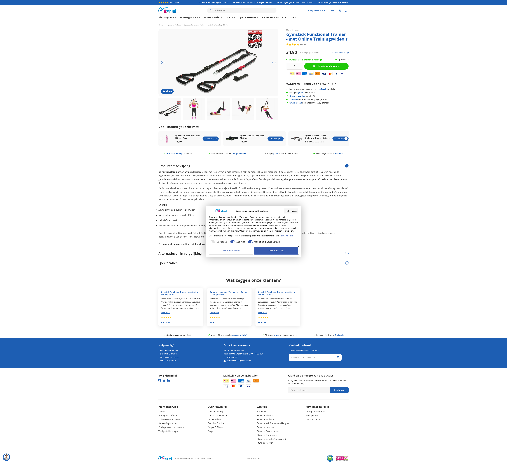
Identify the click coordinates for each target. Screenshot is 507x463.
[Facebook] (159, 380)
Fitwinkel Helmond (266, 427)
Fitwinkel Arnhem (265, 419)
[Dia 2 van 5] (194, 109)
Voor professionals (315, 411)
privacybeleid (287, 235)
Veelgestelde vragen (168, 431)
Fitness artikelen (212, 17)
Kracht (230, 17)
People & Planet (215, 427)
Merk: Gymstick (292, 30)
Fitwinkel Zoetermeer (267, 435)
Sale (292, 17)
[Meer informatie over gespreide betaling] (348, 52)
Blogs (210, 431)
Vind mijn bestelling (169, 350)
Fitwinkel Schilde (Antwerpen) (271, 439)
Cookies (210, 458)
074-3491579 (232, 357)
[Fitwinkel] (165, 458)
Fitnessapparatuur (189, 17)
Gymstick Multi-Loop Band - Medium (253, 137)
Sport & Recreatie (247, 17)
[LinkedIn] (168, 380)
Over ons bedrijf (216, 411)
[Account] (340, 10)
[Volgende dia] (274, 62)
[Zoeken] (338, 357)
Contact (162, 411)
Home (160, 25)
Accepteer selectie (231, 250)
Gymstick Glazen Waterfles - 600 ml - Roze (188, 137)
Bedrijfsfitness (313, 415)
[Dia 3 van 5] (218, 109)
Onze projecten (313, 419)
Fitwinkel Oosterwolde (268, 431)
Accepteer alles (276, 250)
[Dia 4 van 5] (243, 109)
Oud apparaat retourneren (171, 427)
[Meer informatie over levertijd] (321, 60)
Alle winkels (262, 411)
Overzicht (292, 211)
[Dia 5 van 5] (267, 109)
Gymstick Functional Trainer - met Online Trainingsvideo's (179, 293)
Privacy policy (200, 458)
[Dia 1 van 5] (169, 109)
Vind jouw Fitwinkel (316, 10)
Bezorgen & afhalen (169, 353)
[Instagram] (164, 380)
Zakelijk (330, 10)
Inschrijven (339, 390)
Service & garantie (168, 360)
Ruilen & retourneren (169, 357)
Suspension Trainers (173, 25)
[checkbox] (218, 241)
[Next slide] (346, 138)
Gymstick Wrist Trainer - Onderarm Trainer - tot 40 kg (316, 137)
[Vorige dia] (162, 62)
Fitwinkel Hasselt (265, 442)
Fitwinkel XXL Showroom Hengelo (273, 423)
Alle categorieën (166, 17)
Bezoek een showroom (273, 17)
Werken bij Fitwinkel (217, 415)
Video (169, 91)
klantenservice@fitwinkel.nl (239, 360)
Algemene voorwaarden (184, 458)
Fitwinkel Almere (265, 415)
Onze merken (214, 419)
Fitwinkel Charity (216, 423)
